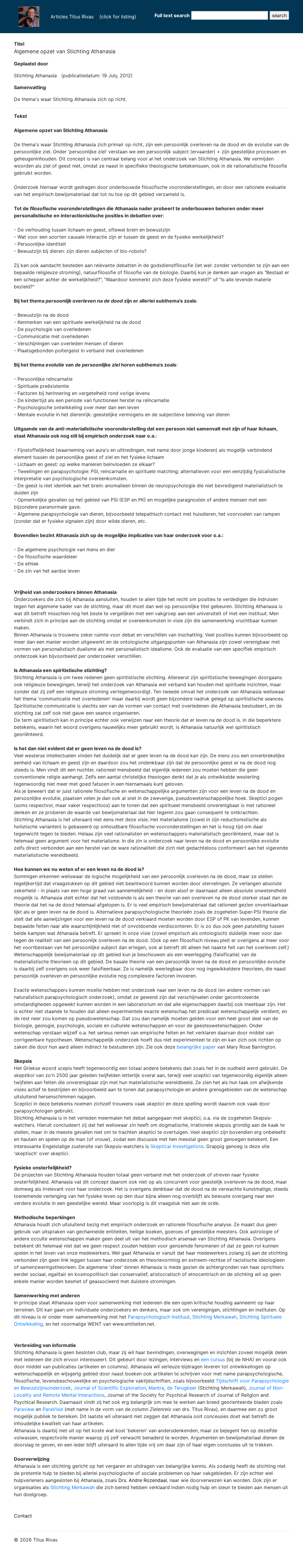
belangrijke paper (196, 1047)
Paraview (24, 1409)
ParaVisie (53, 1409)
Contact (23, 1516)
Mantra (156, 1388)
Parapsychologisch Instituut (159, 1317)
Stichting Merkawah (214, 1317)
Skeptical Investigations (177, 1146)
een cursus (213, 1359)
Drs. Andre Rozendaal (142, 1480)
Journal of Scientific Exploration (110, 1388)
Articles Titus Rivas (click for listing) (90, 16)
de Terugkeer (181, 1388)
